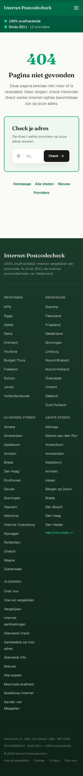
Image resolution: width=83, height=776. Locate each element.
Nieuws (64, 184)
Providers (41, 192)
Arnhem (10, 453)
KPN (7, 307)
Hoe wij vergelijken (19, 600)
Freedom (11, 369)
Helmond (11, 515)
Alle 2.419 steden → (59, 533)
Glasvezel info (15, 657)
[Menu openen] (76, 8)
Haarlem (10, 507)
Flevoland (53, 316)
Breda (8, 462)
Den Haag (11, 471)
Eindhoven (12, 480)
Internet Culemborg (19, 524)
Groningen (53, 342)
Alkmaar (52, 427)
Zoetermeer (13, 569)
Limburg (52, 351)
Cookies (39, 760)
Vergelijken (12, 609)
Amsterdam (13, 435)
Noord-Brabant (57, 360)
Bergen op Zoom (58, 489)
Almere (9, 427)
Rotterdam (12, 542)
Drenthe (51, 307)
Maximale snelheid (19, 684)
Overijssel (53, 378)
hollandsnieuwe (16, 396)
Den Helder (54, 524)
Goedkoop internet (19, 693)
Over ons (11, 591)
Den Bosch (54, 507)
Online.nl (11, 342)
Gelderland (54, 333)
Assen (50, 480)
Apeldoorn (12, 444)
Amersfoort (54, 444)
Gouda (9, 489)
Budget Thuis (14, 360)
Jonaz (9, 387)
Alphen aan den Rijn (61, 435)
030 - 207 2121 (60, 739)
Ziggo (8, 316)
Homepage (22, 184)
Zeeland (51, 396)
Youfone (10, 351)
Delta (8, 333)
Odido (9, 325)
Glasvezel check (17, 633)
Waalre (9, 560)
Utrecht (51, 387)
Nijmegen (11, 533)
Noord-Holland (57, 369)
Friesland (52, 325)
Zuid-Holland (55, 405)
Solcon (9, 378)
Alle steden (44, 184)
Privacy (55, 760)
